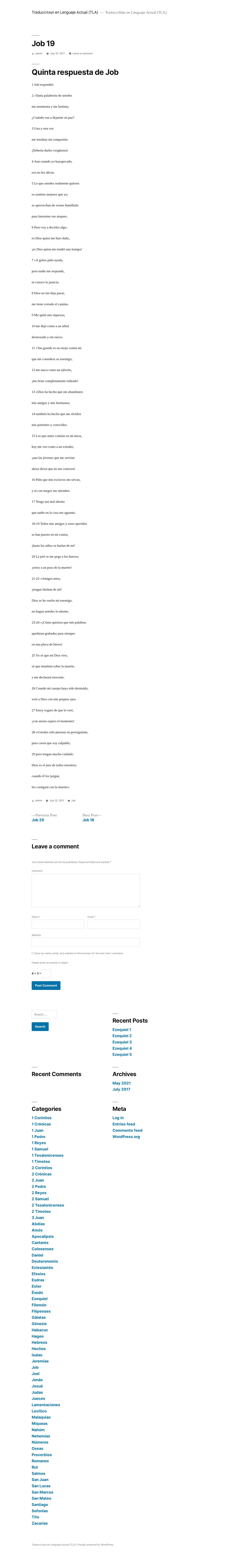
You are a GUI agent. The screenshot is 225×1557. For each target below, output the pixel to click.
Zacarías (40, 1523)
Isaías (37, 1355)
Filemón (39, 1305)
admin (38, 53)
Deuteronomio (45, 1261)
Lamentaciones (46, 1404)
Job (73, 800)
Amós (37, 1230)
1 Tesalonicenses (48, 1155)
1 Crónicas (41, 1124)
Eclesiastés (42, 1267)
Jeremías (40, 1361)
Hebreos (39, 1342)
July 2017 (121, 1089)
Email (92, 916)
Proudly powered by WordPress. (95, 1544)
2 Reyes (39, 1192)
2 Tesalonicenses (48, 1205)
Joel (35, 1373)
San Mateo (41, 1498)
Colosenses (43, 1249)
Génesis (39, 1323)
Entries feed (123, 1124)
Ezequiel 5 (122, 1054)
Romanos (40, 1461)
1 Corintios (42, 1117)
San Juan (40, 1479)
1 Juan (37, 1130)
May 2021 (121, 1083)
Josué (37, 1386)
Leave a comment (82, 53)
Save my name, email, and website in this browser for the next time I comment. (78, 953)
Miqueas (40, 1423)
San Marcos (42, 1492)
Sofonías (40, 1511)
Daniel (37, 1255)
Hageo (38, 1336)
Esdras (38, 1280)
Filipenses (41, 1311)
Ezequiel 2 (122, 1035)
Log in (118, 1117)
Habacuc (40, 1330)
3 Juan (38, 1217)
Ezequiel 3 (122, 1042)
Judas (37, 1392)
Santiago (40, 1504)
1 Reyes (39, 1142)
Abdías (38, 1224)
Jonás (37, 1379)
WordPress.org (126, 1136)
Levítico (39, 1411)
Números (40, 1442)
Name (36, 916)
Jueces (38, 1398)
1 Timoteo (41, 1161)
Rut (35, 1467)
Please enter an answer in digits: (50, 962)
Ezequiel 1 (121, 1029)
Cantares (40, 1242)
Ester (36, 1286)
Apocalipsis (43, 1236)
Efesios (38, 1274)
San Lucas (41, 1486)
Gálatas (39, 1317)
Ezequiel (40, 1298)
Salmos (38, 1473)
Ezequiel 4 (122, 1048)
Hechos (39, 1348)
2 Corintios (42, 1167)
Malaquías (41, 1417)
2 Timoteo (41, 1211)
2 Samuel (40, 1199)
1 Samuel (40, 1149)
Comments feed (127, 1130)
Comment (37, 870)
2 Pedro (39, 1186)
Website (36, 935)
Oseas (37, 1448)
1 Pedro (38, 1136)
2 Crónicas (42, 1174)
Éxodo (37, 1292)
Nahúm (38, 1429)
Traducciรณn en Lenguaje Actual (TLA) (65, 12)
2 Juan (38, 1180)
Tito (35, 1517)
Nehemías (41, 1436)
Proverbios (42, 1454)
